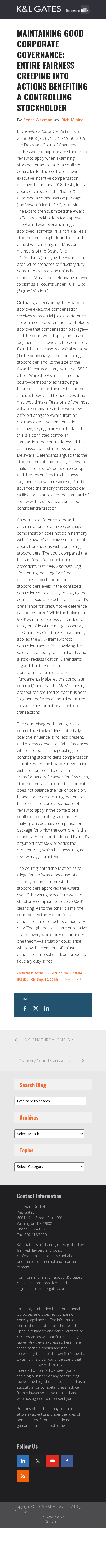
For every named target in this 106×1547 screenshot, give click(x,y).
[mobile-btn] (85, 9)
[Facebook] (67, 1461)
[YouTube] (52, 1461)
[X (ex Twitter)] (38, 1461)
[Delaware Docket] (54, 8)
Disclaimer (53, 1521)
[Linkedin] (23, 1461)
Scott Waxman (37, 120)
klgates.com (56, 1288)
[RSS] (23, 1476)
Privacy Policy (53, 1516)
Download (72, 979)
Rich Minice (72, 120)
